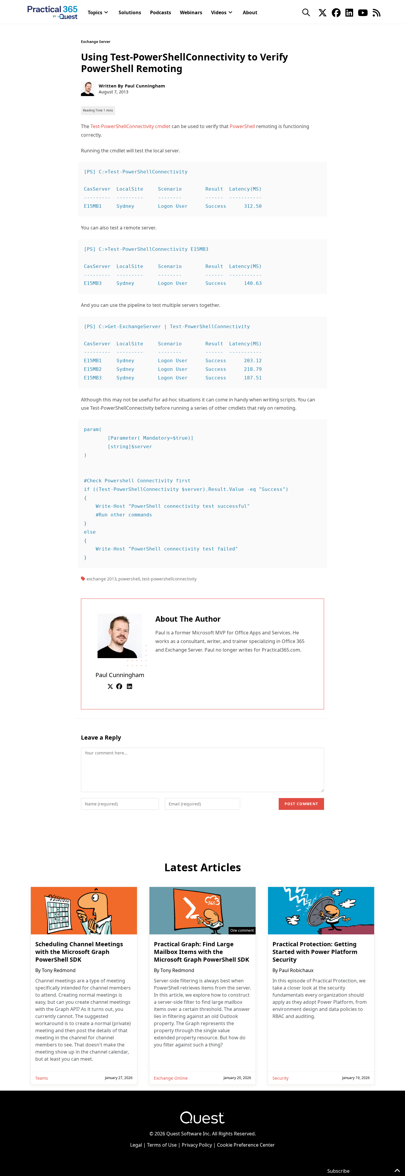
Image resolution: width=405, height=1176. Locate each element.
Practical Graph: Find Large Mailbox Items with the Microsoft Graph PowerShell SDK (201, 951)
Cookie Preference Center (246, 1145)
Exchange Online (171, 1078)
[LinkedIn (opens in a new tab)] (349, 12)
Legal (136, 1145)
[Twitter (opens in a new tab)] (322, 12)
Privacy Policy (197, 1145)
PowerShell (242, 126)
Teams (41, 1078)
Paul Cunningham (145, 86)
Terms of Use (162, 1145)
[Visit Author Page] (120, 635)
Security (280, 1078)
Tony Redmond (59, 970)
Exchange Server (95, 41)
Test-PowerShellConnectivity (169, 579)
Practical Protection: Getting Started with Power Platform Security (315, 951)
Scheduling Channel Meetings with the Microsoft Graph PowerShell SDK (79, 951)
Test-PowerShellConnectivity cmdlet (130, 126)
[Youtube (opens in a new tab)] (362, 12)
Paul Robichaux (296, 970)
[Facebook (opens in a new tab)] (336, 12)
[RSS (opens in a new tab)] (376, 12)
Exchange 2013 (102, 579)
